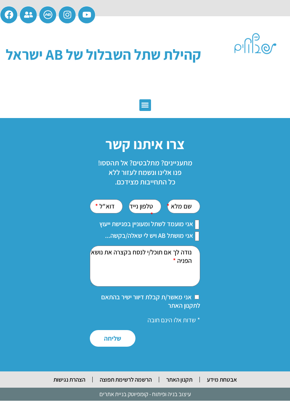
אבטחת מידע (222, 379)
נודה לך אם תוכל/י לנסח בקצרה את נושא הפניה (141, 256)
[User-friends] (28, 15)
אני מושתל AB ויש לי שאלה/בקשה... (149, 235)
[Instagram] (67, 15)
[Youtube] (86, 15)
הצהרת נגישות (69, 379)
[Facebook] (9, 15)
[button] (145, 105)
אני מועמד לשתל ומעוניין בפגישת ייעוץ (146, 223)
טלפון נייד (141, 206)
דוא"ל (106, 206)
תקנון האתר (179, 379)
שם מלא (180, 206)
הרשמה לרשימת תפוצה (126, 379)
